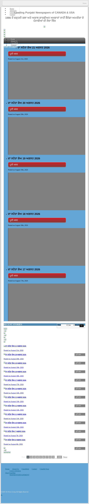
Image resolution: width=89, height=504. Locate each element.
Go (81, 325)
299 (59, 457)
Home (7, 469)
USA (11, 471)
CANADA (17, 471)
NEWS (12, 475)
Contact (12, 14)
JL (1, 495)
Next (65, 457)
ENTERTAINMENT (22, 475)
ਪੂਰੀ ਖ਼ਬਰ (14, 54)
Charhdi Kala (44, 469)
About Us (15, 469)
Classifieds (25, 469)
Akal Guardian (10, 473)
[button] (6, 329)
